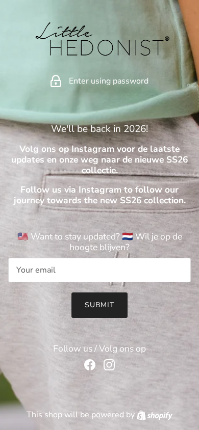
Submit (100, 305)
